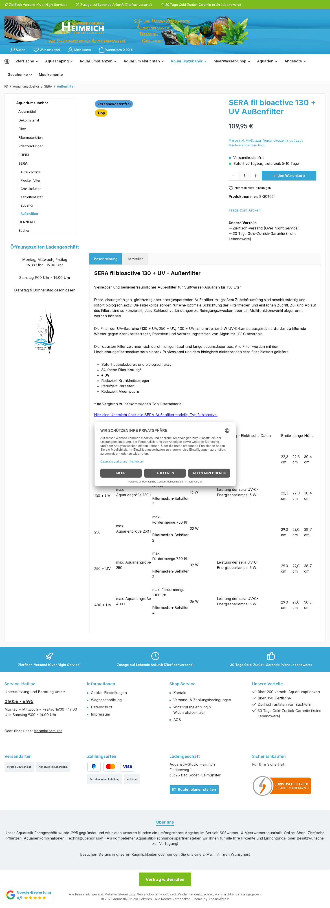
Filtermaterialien (30, 137)
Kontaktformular (48, 731)
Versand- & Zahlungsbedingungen (202, 700)
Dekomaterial (28, 120)
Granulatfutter (31, 189)
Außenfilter (29, 214)
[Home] (8, 61)
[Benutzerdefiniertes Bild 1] (282, 786)
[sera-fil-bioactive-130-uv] (157, 146)
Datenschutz (101, 707)
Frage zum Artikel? (245, 210)
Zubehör (27, 205)
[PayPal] (94, 767)
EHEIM (23, 155)
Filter (22, 129)
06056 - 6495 (18, 701)
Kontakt (179, 692)
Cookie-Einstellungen (109, 692)
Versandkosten (148, 894)
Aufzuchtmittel (31, 172)
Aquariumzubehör (32, 103)
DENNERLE (27, 222)
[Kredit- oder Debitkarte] (118, 767)
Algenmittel (27, 111)
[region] (156, 146)
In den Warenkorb (289, 175)
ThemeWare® (218, 899)
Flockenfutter (30, 180)
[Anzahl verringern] (233, 176)
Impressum (100, 714)
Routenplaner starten (196, 789)
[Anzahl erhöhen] (255, 176)
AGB (177, 719)
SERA (23, 163)
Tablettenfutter (32, 197)
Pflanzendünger (30, 146)
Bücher (23, 230)
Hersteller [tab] (134, 259)
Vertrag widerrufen (165, 879)
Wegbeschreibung (106, 700)
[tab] (105, 258)
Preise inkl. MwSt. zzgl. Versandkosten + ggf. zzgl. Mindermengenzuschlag (266, 143)
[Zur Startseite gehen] (126, 30)
